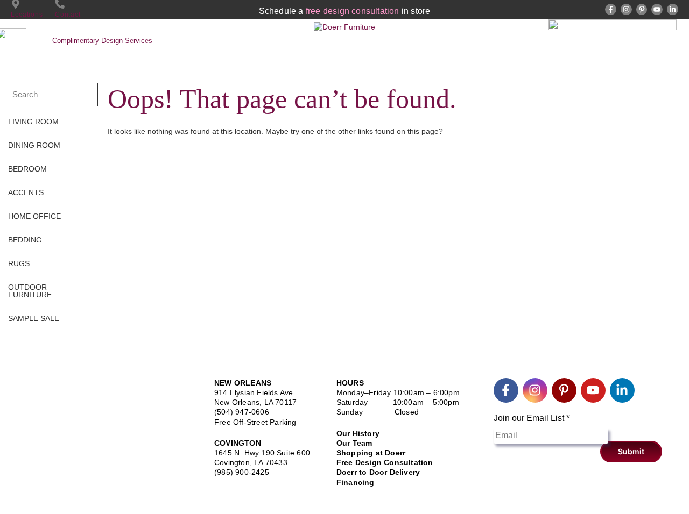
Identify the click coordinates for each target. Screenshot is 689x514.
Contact (67, 14)
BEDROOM (27, 169)
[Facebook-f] (610, 9)
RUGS (19, 263)
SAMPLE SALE (33, 318)
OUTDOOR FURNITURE (30, 291)
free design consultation (352, 11)
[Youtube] (657, 9)
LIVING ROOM (33, 121)
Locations (27, 14)
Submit (631, 451)
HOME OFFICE (34, 216)
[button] (49, 121)
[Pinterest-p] (642, 9)
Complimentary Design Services (102, 41)
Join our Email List (532, 418)
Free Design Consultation (384, 462)
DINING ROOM (34, 145)
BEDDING (25, 239)
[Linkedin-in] (672, 9)
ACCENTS (26, 192)
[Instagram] (626, 9)
